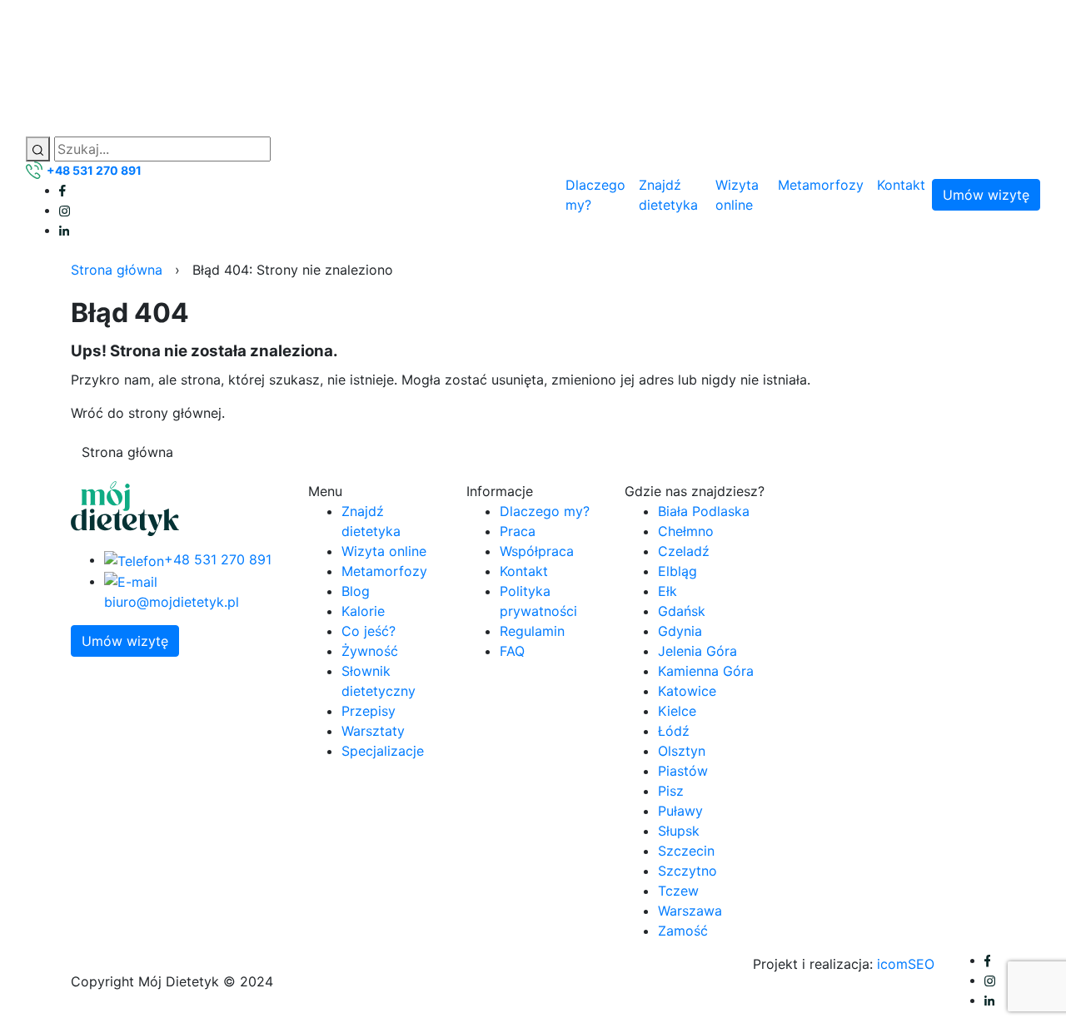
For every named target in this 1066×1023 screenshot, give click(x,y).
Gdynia (680, 631)
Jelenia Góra (697, 651)
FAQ (512, 651)
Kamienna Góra (706, 671)
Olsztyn (681, 750)
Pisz (671, 790)
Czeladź (684, 551)
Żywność (369, 651)
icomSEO (905, 964)
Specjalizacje (382, 750)
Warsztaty (373, 731)
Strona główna (116, 269)
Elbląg (677, 571)
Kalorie (363, 611)
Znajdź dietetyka (668, 194)
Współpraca (537, 551)
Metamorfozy (821, 184)
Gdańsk (681, 611)
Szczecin (686, 850)
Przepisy (368, 711)
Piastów (683, 770)
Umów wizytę (986, 194)
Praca (517, 531)
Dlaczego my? (595, 194)
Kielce (677, 711)
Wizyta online (737, 194)
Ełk (667, 591)
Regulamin (532, 631)
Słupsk (679, 830)
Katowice (687, 691)
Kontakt (901, 184)
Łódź (674, 731)
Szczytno (687, 870)
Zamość (683, 930)
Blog (355, 591)
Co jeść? (368, 631)
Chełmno (686, 531)
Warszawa (690, 910)
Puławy (680, 810)
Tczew (678, 890)
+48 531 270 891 (94, 170)
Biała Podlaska (704, 511)
